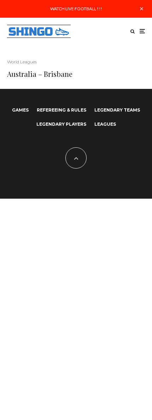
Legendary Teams (117, 110)
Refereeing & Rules (61, 110)
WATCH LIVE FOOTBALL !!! (76, 8)
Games (20, 110)
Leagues (105, 124)
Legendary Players (61, 124)
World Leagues (22, 61)
